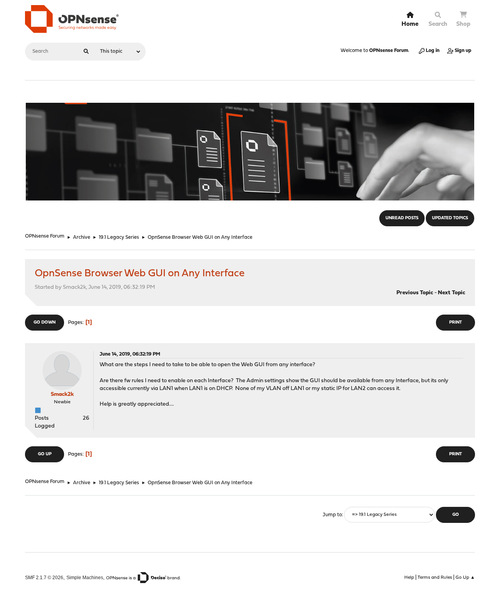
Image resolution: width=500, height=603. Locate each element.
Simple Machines (84, 577)
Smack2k (62, 394)
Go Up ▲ (465, 577)
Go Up (45, 454)
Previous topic (414, 293)
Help (409, 577)
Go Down (44, 322)
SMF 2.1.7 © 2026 (44, 577)
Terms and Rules (435, 577)
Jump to (332, 514)
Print (455, 322)
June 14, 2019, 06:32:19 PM (130, 354)
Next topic (451, 293)
